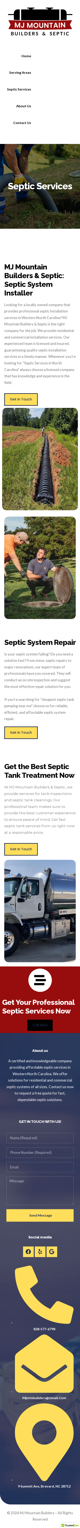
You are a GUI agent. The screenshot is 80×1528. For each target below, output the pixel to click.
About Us (23, 106)
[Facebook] (28, 1251)
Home (26, 56)
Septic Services (19, 89)
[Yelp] (40, 1251)
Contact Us (22, 123)
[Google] (52, 1251)
